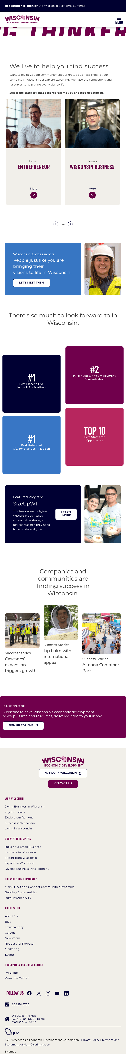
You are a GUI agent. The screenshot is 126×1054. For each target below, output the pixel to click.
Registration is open (19, 5)
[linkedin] (66, 993)
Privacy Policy (90, 1040)
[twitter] (38, 993)
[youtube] (57, 993)
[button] (33, 195)
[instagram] (48, 993)
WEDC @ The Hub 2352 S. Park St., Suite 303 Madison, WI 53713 (28, 1019)
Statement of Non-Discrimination (27, 1044)
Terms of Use (110, 1040)
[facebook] (29, 993)
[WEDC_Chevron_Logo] (22, 16)
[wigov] (12, 1029)
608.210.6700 (20, 1004)
